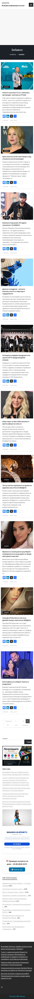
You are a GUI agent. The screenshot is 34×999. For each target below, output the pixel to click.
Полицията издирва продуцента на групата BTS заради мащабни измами (16, 357)
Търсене (5, 738)
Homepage (13, 54)
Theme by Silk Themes (17, 996)
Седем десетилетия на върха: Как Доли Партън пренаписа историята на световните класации (15, 796)
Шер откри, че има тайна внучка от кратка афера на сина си (15, 422)
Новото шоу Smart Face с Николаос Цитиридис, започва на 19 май (16, 94)
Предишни (9, 721)
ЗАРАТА (5, 3)
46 (23, 721)
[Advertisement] (17, 27)
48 (8, 725)
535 (16, 725)
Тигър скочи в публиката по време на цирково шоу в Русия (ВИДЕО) (17, 486)
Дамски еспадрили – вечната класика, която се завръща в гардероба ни (13, 291)
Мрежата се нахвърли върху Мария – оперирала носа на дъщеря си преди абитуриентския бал (17, 554)
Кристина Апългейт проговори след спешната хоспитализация (16, 158)
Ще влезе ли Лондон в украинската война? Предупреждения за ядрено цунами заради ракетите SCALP (16, 804)
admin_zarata (13, 120)
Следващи (25, 725)
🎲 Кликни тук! (17, 869)
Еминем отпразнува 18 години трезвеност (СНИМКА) (14, 224)
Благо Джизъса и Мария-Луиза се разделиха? (15, 683)
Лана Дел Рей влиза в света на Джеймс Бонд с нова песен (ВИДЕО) (16, 619)
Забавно (6, 87)
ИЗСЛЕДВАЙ (17, 844)
